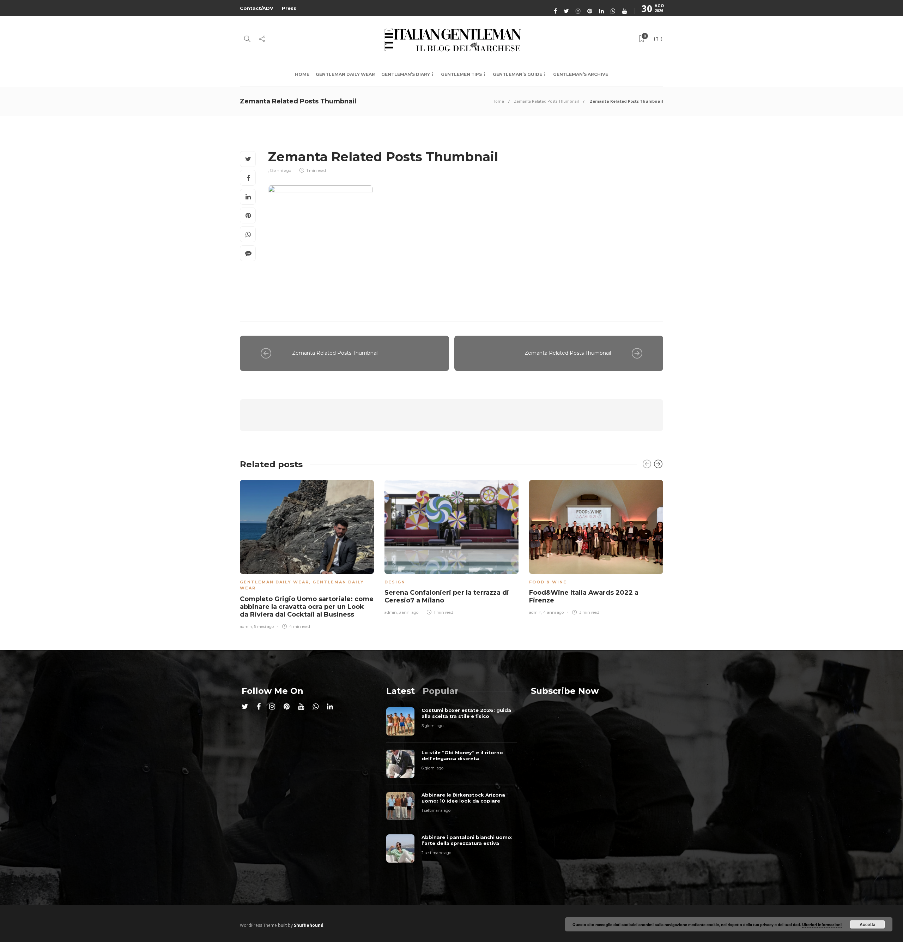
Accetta (867, 924)
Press (289, 8)
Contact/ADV (256, 8)
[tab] (400, 691)
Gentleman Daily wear (345, 74)
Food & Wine (548, 582)
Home (302, 74)
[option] (307, 553)
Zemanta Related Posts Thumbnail (546, 101)
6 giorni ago (432, 768)
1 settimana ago (436, 810)
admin (246, 626)
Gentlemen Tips (461, 74)
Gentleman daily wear (274, 582)
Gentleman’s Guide (517, 74)
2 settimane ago (436, 852)
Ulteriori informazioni (822, 924)
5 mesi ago (264, 626)
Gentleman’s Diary (405, 74)
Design (394, 582)
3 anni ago (408, 612)
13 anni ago (280, 170)
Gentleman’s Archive (580, 74)
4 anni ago (553, 612)
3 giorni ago (432, 725)
